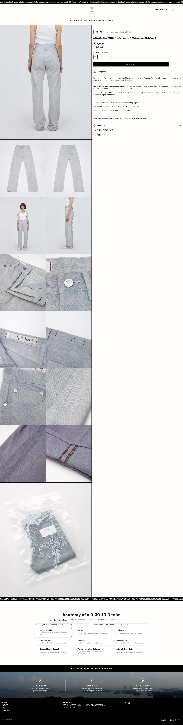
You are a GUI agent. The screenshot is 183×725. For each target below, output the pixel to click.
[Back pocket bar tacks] (109, 624)
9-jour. (9, 720)
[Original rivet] (71, 624)
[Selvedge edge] (43, 625)
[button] (172, 10)
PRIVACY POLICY (70, 702)
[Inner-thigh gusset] (122, 624)
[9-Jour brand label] (60, 624)
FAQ (3, 707)
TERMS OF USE (69, 707)
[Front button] (63, 624)
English (159, 10)
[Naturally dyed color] (128, 624)
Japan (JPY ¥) (174, 720)
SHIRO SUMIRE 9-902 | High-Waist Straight (95, 20)
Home (72, 20)
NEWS (4, 702)
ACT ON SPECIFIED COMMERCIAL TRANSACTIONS (84, 705)
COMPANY (6, 710)
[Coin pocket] (57, 624)
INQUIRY (5, 705)
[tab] (53, 632)
